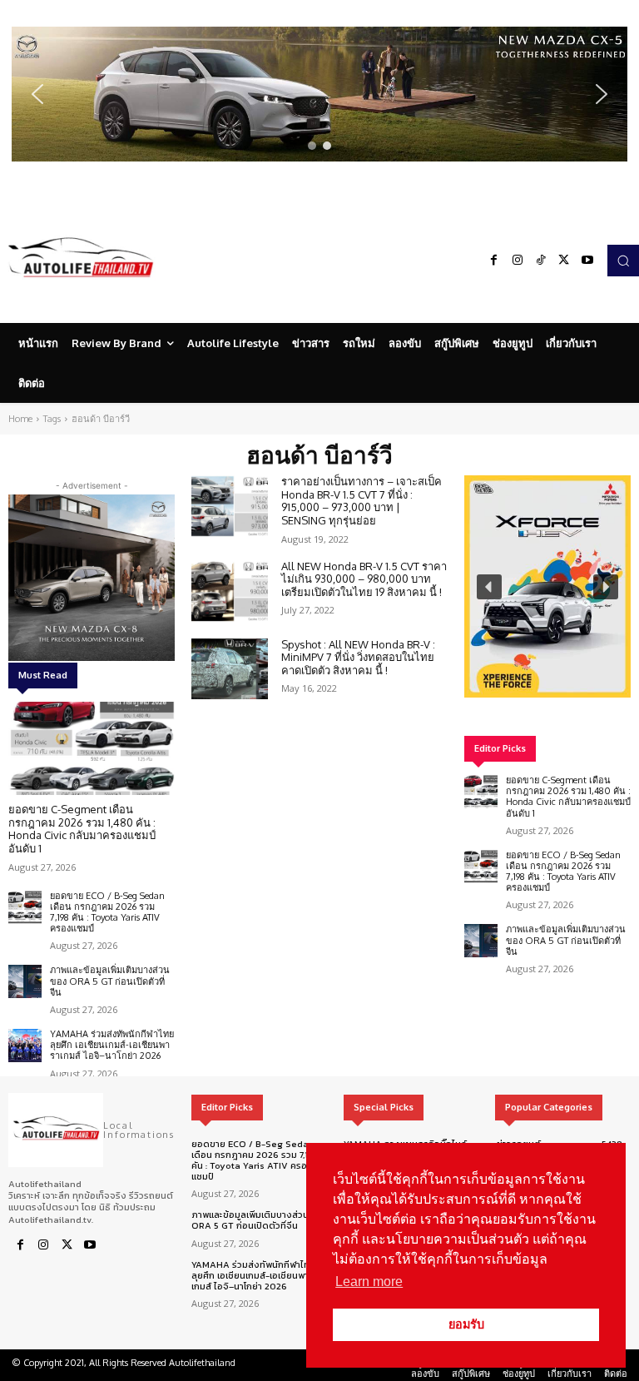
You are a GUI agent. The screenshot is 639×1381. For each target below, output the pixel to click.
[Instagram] (517, 260)
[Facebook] (494, 260)
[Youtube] (587, 260)
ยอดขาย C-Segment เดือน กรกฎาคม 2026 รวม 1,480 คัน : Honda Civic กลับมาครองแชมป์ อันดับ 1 (82, 828)
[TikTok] (540, 260)
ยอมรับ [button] (466, 1324)
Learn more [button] (369, 1281)
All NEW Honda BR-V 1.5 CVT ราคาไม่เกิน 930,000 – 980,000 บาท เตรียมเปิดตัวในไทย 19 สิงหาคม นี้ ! (364, 579)
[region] (319, 94)
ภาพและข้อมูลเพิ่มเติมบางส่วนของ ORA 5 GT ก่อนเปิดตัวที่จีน (110, 980)
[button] (319, 94)
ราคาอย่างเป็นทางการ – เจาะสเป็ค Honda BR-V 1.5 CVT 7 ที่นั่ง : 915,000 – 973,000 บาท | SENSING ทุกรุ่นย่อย (361, 500)
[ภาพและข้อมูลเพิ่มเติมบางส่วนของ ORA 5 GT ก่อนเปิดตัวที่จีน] (25, 981)
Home (20, 419)
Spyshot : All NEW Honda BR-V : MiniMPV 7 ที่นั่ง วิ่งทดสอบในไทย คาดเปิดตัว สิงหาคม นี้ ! (358, 657)
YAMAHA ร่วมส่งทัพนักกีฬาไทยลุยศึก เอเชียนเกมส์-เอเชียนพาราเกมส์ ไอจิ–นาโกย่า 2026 (112, 1044)
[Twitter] (564, 260)
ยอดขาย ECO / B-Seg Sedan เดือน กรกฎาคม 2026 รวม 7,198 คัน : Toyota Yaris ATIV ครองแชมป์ (107, 912)
